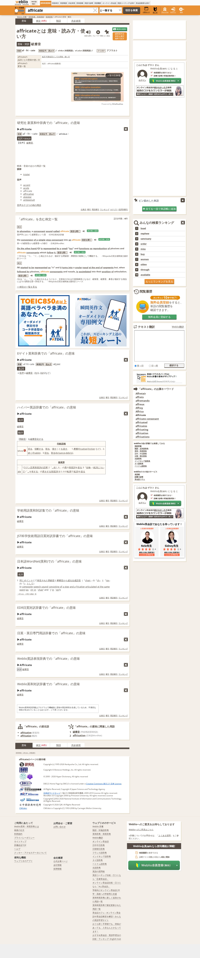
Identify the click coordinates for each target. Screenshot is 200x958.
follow (50, 252)
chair (87, 580)
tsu (71, 248)
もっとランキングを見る (159, 281)
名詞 (95, 467)
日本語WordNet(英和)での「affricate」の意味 (49, 561)
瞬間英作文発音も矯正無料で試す (119, 36)
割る (47, 448)
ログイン (173, 12)
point (22, 589)
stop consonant (54, 240)
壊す (54, 448)
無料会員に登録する (159, 317)
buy (143, 254)
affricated (142, 422)
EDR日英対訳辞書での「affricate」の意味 (46, 607)
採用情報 (57, 868)
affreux (140, 404)
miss (143, 249)
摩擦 (76, 448)
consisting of (55, 586)
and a (73, 586)
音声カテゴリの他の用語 (29, 205)
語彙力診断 (139, 477)
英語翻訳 (97, 3)
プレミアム (164, 12)
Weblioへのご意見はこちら (141, 829)
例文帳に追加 (93, 231)
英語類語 (63, 3)
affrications (142, 436)
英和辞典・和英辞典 (36, 17)
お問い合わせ (59, 826)
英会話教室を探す (143, 3)
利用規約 (18, 834)
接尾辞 (61, 462)
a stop (66, 586)
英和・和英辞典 (141, 451)
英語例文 (55, 3)
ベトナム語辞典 (141, 466)
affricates (141, 426)
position (106, 271)
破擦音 (29, 142)
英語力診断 (89, 3)
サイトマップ (20, 841)
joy (107, 580)
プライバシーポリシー (24, 837)
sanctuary (146, 239)
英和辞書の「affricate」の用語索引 (25, 753)
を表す (64, 448)
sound (49, 231)
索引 (89, 209)
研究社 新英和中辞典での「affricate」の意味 (48, 123)
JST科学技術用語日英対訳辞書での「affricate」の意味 (55, 536)
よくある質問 (164, 835)
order (144, 244)
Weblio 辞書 (22, 17)
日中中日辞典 (98, 845)
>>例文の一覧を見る (27, 286)
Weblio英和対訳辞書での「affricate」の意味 (48, 684)
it (61, 267)
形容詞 (72, 467)
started (24, 267)
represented (49, 248)
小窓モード (146, 12)
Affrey (139, 408)
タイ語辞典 (139, 464)
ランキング (104, 209)
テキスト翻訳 (146, 327)
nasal (85, 267)
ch (98, 580)
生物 (88, 467)
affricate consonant (147, 419)
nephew (145, 233)
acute (26, 188)
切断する (39, 448)
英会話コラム (140, 479)
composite (27, 586)
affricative (28, 194)
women (145, 259)
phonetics (25, 231)
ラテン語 (28, 467)
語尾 (45, 467)
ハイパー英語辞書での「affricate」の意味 (46, 407)
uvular (78, 267)
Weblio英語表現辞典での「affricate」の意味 (48, 658)
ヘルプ (17, 849)
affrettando (143, 400)
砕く (30, 452)
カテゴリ (114, 209)
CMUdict (23, 808)
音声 (22, 372)
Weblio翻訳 (178, 326)
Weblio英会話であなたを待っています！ (159, 524)
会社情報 (57, 865)
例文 (38, 20)
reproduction (100, 248)
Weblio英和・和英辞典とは (26, 826)
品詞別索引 (123, 209)
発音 (39, 580)
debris (69, 452)
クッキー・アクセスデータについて (30, 852)
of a (36, 240)
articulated (91, 586)
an (70, 240)
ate (19, 471)
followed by (23, 271)
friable (36, 452)
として (30, 583)
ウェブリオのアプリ (23, 861)
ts (37, 372)
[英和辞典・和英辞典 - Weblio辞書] (21, 1)
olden (144, 264)
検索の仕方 (19, 830)
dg (42, 372)
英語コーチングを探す (126, 3)
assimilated (85, 271)
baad (143, 228)
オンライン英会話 (109, 3)
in (18, 231)
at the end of (95, 267)
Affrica (140, 411)
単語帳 (137, 474)
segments (108, 267)
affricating (142, 429)
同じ (22, 580)
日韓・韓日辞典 (141, 456)
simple (41, 240)
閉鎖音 (22, 439)
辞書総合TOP (20, 845)
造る (80, 467)
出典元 (83, 209)
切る (30, 448)
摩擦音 (60, 580)
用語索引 (95, 209)
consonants (32, 252)
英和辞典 (49, 17)
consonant (39, 231)
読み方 (48, 364)
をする (48, 471)
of (109, 248)
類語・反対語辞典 (141, 449)
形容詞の (39, 467)
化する (40, 439)
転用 (69, 471)
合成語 (75, 580)
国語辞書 (138, 446)
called (56, 231)
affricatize (25, 735)
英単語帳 (79, 3)
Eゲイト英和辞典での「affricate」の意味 (46, 353)
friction (91, 448)
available (145, 275)
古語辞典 (138, 459)
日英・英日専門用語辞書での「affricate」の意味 (51, 633)
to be (31, 267)
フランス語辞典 (99, 852)
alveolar (27, 196)
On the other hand (27, 248)
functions (84, 248)
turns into (67, 267)
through (145, 269)
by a (59, 248)
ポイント (28, 580)
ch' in (33, 589)
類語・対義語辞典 (100, 830)
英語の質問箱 (98, 871)
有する (34, 471)
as (91, 248)
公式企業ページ (60, 861)
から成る (67, 580)
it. (55, 252)
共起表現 (71, 3)
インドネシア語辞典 (142, 461)
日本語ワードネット (51, 793)
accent (26, 185)
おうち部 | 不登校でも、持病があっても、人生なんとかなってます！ (106, 928)
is (42, 248)
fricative (83, 448)
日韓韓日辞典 (98, 849)
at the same (103, 586)
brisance (60, 452)
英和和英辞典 (45, 3)
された (44, 580)
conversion (27, 240)
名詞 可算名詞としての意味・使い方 (56, 56)
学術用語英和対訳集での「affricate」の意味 (48, 510)
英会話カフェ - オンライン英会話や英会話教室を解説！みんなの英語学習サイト (106, 916)
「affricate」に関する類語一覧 (26, 594)
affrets (140, 397)
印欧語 (60, 443)
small (65, 248)
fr (56, 364)
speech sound (40, 586)
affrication (79, 735)
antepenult (29, 199)
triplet (26, 174)
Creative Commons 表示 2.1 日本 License (103, 783)
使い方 (155, 12)
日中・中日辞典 (141, 454)
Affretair (141, 393)
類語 (58, 20)
